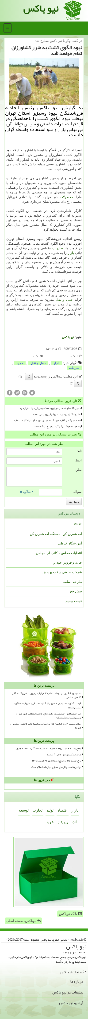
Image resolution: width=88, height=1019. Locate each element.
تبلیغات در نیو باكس (67, 992)
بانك (75, 822)
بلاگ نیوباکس (68, 914)
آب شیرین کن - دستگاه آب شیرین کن (56, 534)
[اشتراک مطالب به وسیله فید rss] (24, 392)
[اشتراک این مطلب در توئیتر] (32, 392)
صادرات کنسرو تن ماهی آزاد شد (64, 754)
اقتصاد (62, 810)
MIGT (77, 524)
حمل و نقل (64, 299)
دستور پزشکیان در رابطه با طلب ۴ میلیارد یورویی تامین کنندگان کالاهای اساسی (46, 695)
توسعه (24, 810)
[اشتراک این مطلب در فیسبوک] (9, 392)
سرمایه (74, 368)
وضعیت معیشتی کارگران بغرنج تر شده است (56, 426)
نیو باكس (68, 337)
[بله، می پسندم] (29, 376)
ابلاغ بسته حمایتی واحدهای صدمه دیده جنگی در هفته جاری (48, 748)
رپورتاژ (63, 822)
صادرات (57, 248)
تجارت (37, 810)
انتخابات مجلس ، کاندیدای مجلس (59, 553)
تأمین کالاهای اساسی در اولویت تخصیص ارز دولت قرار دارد (49, 408)
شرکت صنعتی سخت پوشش (62, 572)
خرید (20, 363)
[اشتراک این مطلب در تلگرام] (17, 392)
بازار (71, 253)
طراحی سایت (72, 582)
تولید (50, 810)
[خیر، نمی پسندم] (78, 383)
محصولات (66, 197)
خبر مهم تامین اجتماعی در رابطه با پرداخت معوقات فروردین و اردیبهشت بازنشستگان (48, 715)
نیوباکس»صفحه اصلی (21, 921)
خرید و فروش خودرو (67, 562)
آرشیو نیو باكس (71, 1003)
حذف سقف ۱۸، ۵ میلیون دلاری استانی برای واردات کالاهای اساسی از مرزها (45, 725)
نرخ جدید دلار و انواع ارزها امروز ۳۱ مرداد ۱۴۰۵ (56, 760)
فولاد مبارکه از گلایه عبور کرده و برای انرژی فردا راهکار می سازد (47, 420)
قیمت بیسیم (73, 601)
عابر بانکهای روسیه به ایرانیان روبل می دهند (56, 414)
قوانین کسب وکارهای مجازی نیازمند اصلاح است (56, 767)
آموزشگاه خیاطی (70, 543)
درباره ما (76, 981)
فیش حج (76, 591)
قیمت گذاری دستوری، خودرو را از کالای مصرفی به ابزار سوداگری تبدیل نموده (47, 705)
